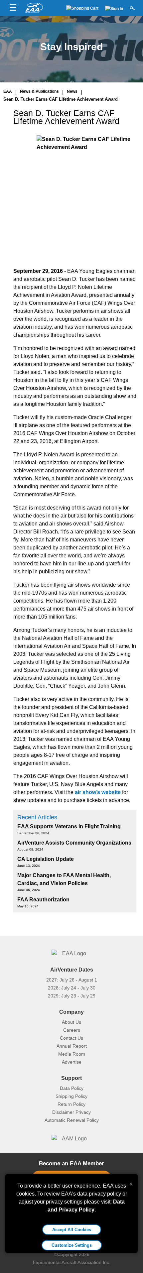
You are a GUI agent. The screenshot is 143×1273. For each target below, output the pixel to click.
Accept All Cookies (71, 1229)
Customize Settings (72, 1245)
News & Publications (39, 91)
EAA (7, 91)
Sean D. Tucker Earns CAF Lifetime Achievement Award (60, 99)
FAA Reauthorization (43, 899)
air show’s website (98, 792)
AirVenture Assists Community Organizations (74, 843)
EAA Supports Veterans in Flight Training (69, 826)
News (72, 91)
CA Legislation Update (45, 859)
